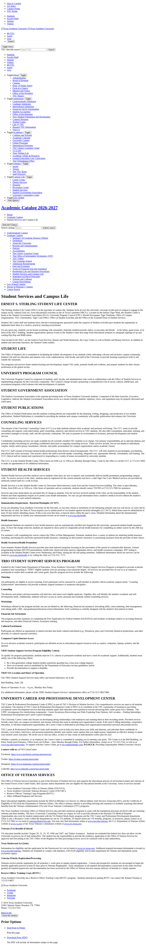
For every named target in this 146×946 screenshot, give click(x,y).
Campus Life (19, 177)
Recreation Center (21, 187)
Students (11, 16)
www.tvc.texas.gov (72, 824)
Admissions (18, 98)
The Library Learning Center (26, 253)
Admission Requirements (24, 263)
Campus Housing (20, 119)
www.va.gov (16, 824)
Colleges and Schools (22, 135)
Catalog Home (13, 8)
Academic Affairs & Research (26, 156)
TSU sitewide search (10, 49)
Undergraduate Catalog (17, 233)
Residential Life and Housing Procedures (31, 271)
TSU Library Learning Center (26, 148)
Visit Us (16, 129)
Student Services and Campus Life (28, 274)
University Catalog (21, 140)
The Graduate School (22, 261)
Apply (10, 36)
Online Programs (20, 143)
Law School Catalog (16, 284)
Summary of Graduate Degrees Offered (30, 238)
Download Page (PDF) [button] (17, 937)
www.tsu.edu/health (77, 515)
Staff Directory (19, 174)
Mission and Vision (21, 91)
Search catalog (7, 228)
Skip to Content (14, 3)
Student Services (20, 190)
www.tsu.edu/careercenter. (13, 744)
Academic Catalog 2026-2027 (29, 207)
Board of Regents (20, 80)
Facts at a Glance (20, 88)
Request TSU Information (24, 127)
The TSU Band (20, 171)
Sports (15, 166)
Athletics (17, 163)
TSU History (18, 96)
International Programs (23, 145)
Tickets (16, 169)
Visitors (10, 24)
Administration (19, 78)
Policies (16, 248)
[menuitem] (76, 85)
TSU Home (12, 11)
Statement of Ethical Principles (26, 276)
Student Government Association (27, 192)
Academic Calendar (21, 138)
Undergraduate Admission (24, 101)
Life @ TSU (18, 124)
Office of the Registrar (23, 114)
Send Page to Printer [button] (16, 928)
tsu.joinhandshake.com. (72, 744)
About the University (22, 243)
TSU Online (18, 197)
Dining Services (20, 182)
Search (11, 41)
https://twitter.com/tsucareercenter (24, 759)
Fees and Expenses (21, 266)
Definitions (18, 240)
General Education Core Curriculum (29, 158)
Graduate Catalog (15, 217)
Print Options (13, 200)
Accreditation (19, 251)
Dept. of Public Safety (23, 85)
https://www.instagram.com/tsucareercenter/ (30, 764)
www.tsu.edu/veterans (98, 821)
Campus (16, 83)
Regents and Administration (25, 246)
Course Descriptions (22, 281)
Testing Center (19, 122)
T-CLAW (17, 150)
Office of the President (23, 93)
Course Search (13, 289)
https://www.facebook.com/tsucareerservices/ (31, 754)
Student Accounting (21, 111)
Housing (16, 185)
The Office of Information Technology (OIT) (33, 256)
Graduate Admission (22, 104)
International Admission (23, 106)
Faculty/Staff (12, 18)
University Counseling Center (26, 195)
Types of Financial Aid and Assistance (30, 269)
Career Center (19, 180)
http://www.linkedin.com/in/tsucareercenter (30, 769)
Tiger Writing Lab (21, 153)
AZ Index (11, 6)
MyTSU (10, 33)
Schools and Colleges (22, 279)
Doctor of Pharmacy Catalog (20, 287)
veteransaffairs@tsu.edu (40, 821)
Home (9, 214)
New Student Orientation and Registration (31, 117)
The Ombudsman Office (24, 161)
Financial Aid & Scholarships (26, 109)
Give (9, 38)
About (16, 75)
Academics (18, 132)
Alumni (10, 21)
